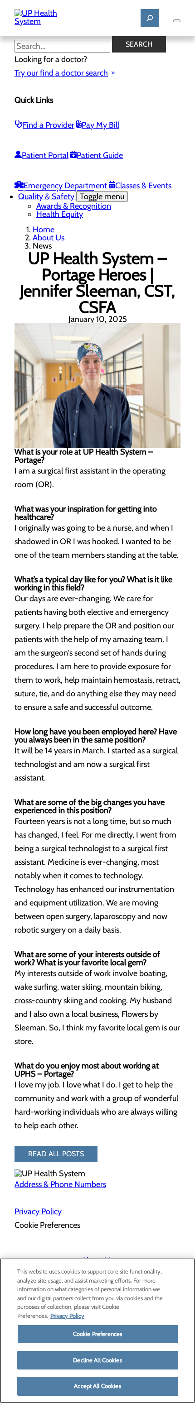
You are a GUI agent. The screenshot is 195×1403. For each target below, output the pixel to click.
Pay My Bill (100, 125)
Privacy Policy (38, 1211)
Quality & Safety (71, 196)
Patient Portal (45, 155)
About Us (48, 238)
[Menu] (176, 20)
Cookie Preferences (97, 1333)
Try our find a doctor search (61, 73)
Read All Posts (56, 1153)
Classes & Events (143, 186)
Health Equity (59, 214)
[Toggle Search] (150, 18)
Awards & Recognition (73, 206)
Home (43, 230)
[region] (97, 1330)
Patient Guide (100, 155)
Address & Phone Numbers (60, 1184)
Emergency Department (65, 186)
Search (139, 44)
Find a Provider (48, 125)
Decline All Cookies (97, 1360)
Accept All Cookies (97, 1385)
